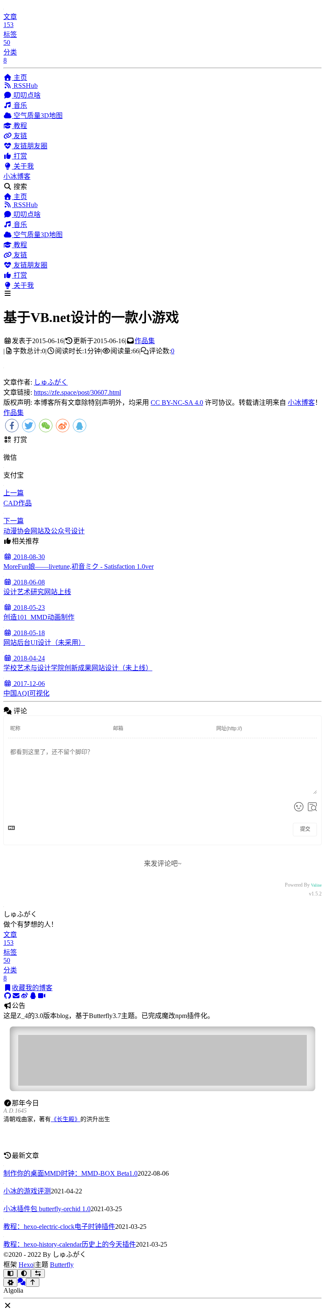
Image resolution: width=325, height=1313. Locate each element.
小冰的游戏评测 (27, 1191)
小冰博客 (16, 176)
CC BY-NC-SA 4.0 (177, 402)
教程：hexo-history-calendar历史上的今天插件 (69, 1244)
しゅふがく (51, 382)
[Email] (16, 995)
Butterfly (62, 1264)
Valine (316, 885)
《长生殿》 (65, 1119)
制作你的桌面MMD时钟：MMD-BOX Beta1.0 (70, 1173)
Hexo (26, 1264)
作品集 (145, 340)
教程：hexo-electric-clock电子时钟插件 (59, 1226)
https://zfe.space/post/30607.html (77, 392)
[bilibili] (41, 995)
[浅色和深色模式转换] (24, 1273)
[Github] (7, 995)
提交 (305, 829)
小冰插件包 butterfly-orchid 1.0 (47, 1208)
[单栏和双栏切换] (38, 1273)
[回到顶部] (33, 1282)
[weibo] (24, 995)
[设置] (10, 1282)
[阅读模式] (10, 1273)
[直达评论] (21, 1282)
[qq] (33, 995)
